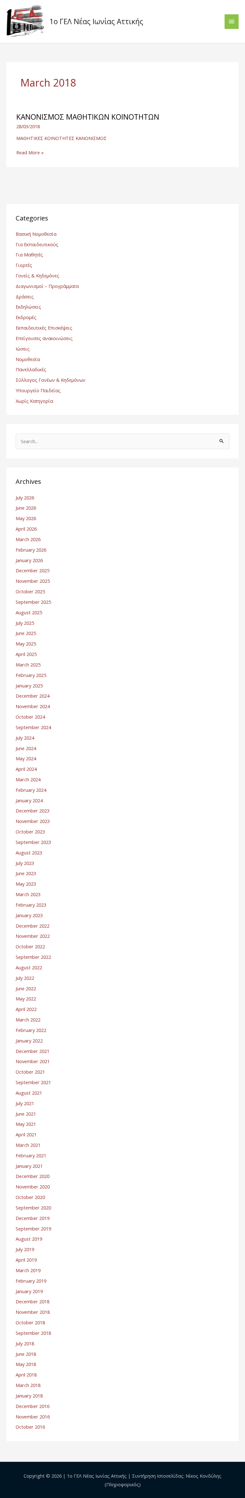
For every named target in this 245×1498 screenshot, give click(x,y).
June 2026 (26, 508)
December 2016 (32, 1406)
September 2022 (33, 957)
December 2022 (32, 926)
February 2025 (31, 675)
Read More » (30, 152)
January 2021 (29, 1166)
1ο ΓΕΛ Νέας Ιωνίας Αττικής (96, 21)
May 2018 (26, 1364)
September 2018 (33, 1333)
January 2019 (29, 1291)
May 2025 (26, 643)
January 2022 (29, 1040)
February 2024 (31, 790)
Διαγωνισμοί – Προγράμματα (47, 286)
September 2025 (33, 602)
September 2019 (33, 1228)
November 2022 (33, 936)
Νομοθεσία (28, 359)
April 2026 (26, 529)
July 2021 (25, 1103)
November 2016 (33, 1416)
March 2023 (28, 894)
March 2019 (28, 1270)
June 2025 (26, 633)
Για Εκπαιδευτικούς (37, 244)
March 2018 (28, 1385)
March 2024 (28, 779)
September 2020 (33, 1207)
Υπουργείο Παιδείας (38, 390)
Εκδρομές (26, 317)
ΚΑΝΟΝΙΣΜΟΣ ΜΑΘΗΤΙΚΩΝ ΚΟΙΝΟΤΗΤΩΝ (87, 117)
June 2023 (26, 873)
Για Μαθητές (29, 254)
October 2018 (30, 1322)
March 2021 (28, 1145)
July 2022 (25, 978)
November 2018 (33, 1312)
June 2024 (26, 748)
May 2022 (26, 998)
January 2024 (29, 800)
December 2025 (32, 570)
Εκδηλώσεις (28, 306)
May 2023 (26, 884)
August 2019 (29, 1239)
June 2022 (26, 988)
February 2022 (31, 1030)
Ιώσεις (23, 348)
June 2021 (26, 1114)
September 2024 (33, 727)
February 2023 (31, 905)
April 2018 (26, 1374)
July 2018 (25, 1343)
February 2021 (31, 1155)
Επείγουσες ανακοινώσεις (44, 338)
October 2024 (30, 717)
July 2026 (25, 497)
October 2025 (30, 591)
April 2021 (26, 1134)
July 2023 (25, 863)
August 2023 (29, 852)
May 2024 (26, 758)
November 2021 (33, 1061)
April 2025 (26, 654)
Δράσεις (25, 296)
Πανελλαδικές (31, 369)
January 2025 (29, 685)
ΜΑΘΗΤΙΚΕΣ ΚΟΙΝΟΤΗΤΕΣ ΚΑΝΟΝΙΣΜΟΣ (61, 138)
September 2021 (33, 1082)
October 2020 (30, 1197)
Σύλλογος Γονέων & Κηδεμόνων (50, 380)
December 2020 (32, 1176)
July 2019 (25, 1249)
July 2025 (25, 623)
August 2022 (29, 967)
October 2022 (30, 946)
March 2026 (28, 539)
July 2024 (25, 738)
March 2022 (28, 1019)
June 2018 (26, 1354)
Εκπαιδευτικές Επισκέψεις (44, 327)
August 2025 (29, 612)
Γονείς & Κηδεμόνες (37, 275)
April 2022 (26, 1009)
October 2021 (30, 1072)
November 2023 (33, 821)
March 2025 (28, 664)
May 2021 (26, 1124)
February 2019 (31, 1281)
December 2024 (32, 696)
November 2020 (33, 1186)
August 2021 (29, 1093)
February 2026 (31, 550)
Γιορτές (24, 265)
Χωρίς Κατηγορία (34, 401)
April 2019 (26, 1260)
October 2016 (30, 1427)
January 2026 (29, 560)
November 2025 (33, 581)
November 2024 (33, 706)
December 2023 (32, 810)
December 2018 (32, 1301)
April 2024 (26, 769)
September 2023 (33, 842)
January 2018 (29, 1395)
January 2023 (29, 915)
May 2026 (26, 518)
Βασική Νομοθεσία (36, 234)
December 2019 (32, 1218)
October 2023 (30, 831)
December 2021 (32, 1051)
